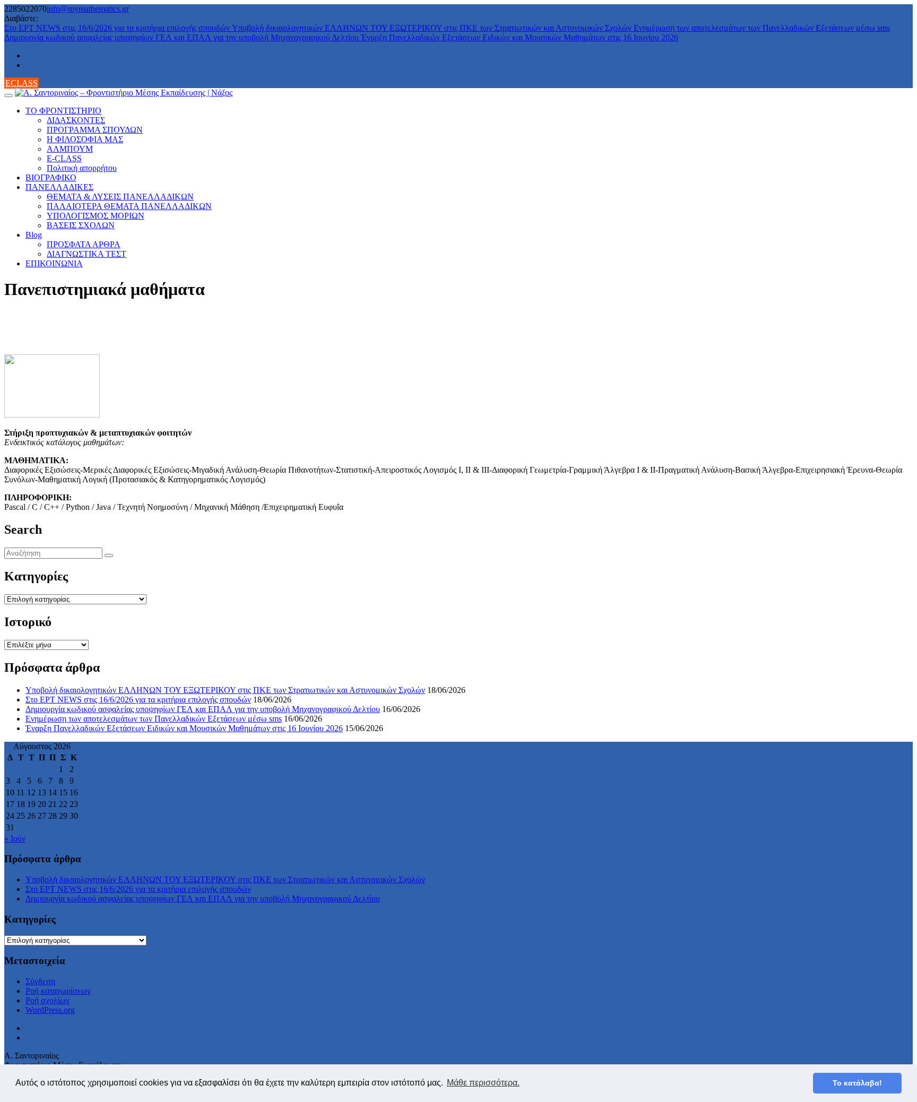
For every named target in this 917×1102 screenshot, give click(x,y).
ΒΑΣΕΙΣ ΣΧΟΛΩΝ (81, 225)
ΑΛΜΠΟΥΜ (70, 148)
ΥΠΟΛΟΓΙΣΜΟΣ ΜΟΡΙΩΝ (95, 215)
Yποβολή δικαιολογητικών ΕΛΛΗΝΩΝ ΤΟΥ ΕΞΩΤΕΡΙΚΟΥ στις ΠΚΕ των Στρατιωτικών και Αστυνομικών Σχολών (433, 27)
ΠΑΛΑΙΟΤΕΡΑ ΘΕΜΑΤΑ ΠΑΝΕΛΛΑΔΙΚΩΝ (129, 206)
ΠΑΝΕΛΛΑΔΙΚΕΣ (59, 187)
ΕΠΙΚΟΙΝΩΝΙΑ (54, 263)
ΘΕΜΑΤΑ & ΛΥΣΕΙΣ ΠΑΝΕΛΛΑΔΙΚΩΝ (120, 196)
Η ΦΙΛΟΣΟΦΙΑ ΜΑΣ (85, 139)
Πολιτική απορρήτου (82, 167)
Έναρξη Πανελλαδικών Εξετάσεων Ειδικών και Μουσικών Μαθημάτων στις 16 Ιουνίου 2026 (519, 37)
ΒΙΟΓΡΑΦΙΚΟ (50, 177)
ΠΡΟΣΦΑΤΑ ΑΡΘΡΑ (83, 244)
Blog (33, 234)
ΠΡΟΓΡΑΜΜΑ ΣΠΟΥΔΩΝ (95, 129)
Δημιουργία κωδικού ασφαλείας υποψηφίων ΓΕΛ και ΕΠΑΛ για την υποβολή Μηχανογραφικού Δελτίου (182, 37)
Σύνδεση (40, 981)
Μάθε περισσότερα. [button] (483, 1082)
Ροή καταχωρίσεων (58, 990)
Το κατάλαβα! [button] (857, 1083)
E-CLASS (64, 158)
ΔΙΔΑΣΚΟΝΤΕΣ (76, 120)
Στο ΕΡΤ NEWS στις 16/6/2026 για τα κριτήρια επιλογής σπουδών (118, 27)
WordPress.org (50, 1009)
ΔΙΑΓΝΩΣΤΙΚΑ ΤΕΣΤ (86, 253)
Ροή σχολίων (47, 1000)
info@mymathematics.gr (88, 8)
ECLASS (21, 83)
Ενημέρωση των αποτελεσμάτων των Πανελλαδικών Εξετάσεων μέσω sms (762, 27)
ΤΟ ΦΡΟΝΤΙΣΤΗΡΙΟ (63, 110)
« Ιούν (14, 838)
